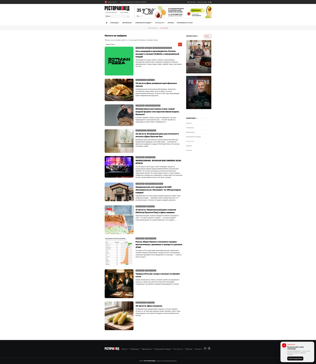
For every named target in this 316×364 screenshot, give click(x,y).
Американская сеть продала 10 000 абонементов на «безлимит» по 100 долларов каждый (158, 190)
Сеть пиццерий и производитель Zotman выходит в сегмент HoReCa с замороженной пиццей (157, 54)
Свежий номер (191, 36)
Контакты (189, 150)
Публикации (114, 23)
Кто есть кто (159, 23)
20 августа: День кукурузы (149, 306)
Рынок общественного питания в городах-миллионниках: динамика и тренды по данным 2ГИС (159, 244)
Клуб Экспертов (111, 12)
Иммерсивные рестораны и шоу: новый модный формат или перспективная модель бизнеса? (157, 111)
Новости (189, 123)
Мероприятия (126, 23)
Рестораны (124, 12)
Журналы (171, 23)
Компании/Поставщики (143, 23)
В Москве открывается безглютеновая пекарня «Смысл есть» (135, 2)
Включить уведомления (295, 358)
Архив (207, 36)
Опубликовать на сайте (185, 23)
